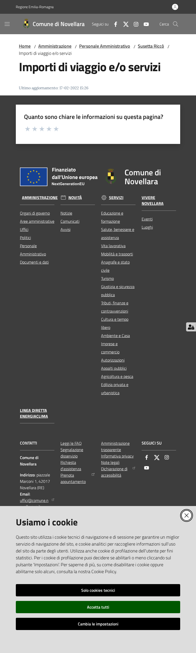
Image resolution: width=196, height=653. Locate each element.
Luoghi (147, 227)
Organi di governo (35, 213)
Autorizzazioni (113, 360)
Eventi (147, 219)
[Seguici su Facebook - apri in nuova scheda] (113, 24)
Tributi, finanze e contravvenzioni (114, 307)
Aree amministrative (37, 221)
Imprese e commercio (110, 348)
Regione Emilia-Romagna (35, 6)
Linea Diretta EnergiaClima (34, 413)
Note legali (110, 462)
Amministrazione (54, 46)
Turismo (107, 278)
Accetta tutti (98, 607)
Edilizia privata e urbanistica (114, 388)
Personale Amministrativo (104, 46)
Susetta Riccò (151, 46)
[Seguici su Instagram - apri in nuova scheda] (134, 24)
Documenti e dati (34, 262)
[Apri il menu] (7, 24)
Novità (75, 198)
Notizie (66, 213)
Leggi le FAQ (71, 443)
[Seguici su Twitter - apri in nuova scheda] (124, 24)
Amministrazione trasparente (115, 446)
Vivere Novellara (153, 200)
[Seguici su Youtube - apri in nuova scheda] (144, 24)
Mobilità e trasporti (117, 254)
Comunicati (69, 221)
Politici (25, 238)
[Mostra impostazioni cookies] (191, 326)
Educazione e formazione (112, 217)
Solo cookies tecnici (98, 590)
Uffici (24, 229)
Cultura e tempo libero (114, 323)
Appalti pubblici (114, 368)
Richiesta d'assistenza (70, 465)
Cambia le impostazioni (98, 624)
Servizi (116, 198)
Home (25, 46)
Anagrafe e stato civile (115, 266)
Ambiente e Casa (115, 335)
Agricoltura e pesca (117, 376)
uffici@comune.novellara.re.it (34, 503)
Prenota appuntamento (73, 478)
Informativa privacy (117, 456)
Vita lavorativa (113, 246)
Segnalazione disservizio (71, 453)
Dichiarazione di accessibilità (114, 472)
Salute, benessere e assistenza (117, 233)
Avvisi (65, 229)
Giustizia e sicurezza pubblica (117, 291)
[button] (175, 24)
